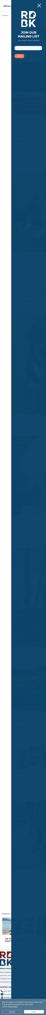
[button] (39, 5)
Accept (34, 1012)
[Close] (43, 1001)
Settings (12, 1012)
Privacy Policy (12, 1006)
